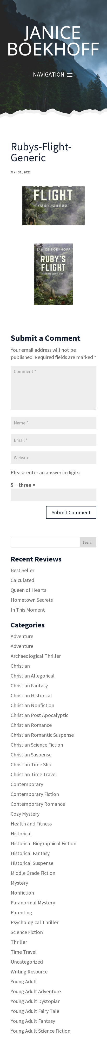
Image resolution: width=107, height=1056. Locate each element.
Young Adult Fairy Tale (35, 1011)
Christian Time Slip (31, 764)
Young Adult (24, 981)
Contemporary (27, 784)
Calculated (22, 580)
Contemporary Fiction (35, 794)
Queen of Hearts (28, 590)
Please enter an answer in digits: (45, 472)
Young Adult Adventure (36, 991)
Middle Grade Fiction (33, 873)
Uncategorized (27, 961)
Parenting (21, 912)
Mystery (19, 882)
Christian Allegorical (33, 675)
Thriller (19, 942)
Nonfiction (22, 892)
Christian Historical (31, 695)
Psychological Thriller (34, 922)
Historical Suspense (32, 863)
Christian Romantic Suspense (42, 735)
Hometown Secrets (32, 600)
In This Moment (28, 609)
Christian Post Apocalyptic (39, 715)
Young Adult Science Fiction (40, 1030)
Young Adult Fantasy (33, 1021)
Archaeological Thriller (36, 656)
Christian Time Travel (34, 774)
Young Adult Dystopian (36, 1001)
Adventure (22, 636)
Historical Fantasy (30, 853)
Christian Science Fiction (37, 744)
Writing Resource (29, 971)
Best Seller (22, 570)
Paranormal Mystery (33, 902)
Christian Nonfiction (32, 705)
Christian (20, 665)
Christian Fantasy (29, 685)
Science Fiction (27, 932)
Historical (21, 833)
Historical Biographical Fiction (43, 843)
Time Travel (24, 952)
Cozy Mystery (25, 813)
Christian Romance (31, 725)
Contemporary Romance (38, 804)
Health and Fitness (31, 823)
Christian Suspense (31, 754)
